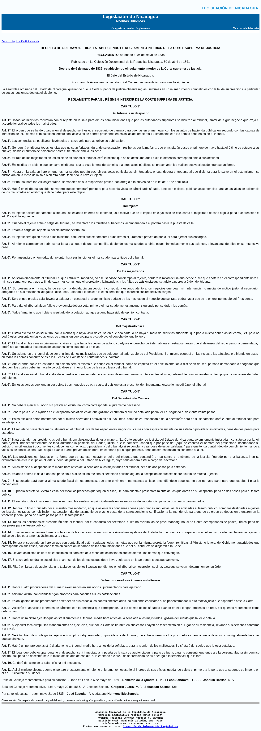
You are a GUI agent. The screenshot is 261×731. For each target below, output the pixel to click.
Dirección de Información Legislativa (150, 726)
